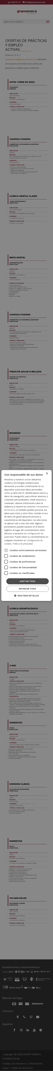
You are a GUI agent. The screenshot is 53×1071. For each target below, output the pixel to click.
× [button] (47, 473)
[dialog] (26, 535)
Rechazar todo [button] (27, 588)
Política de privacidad (23, 543)
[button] (26, 595)
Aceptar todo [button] (27, 581)
